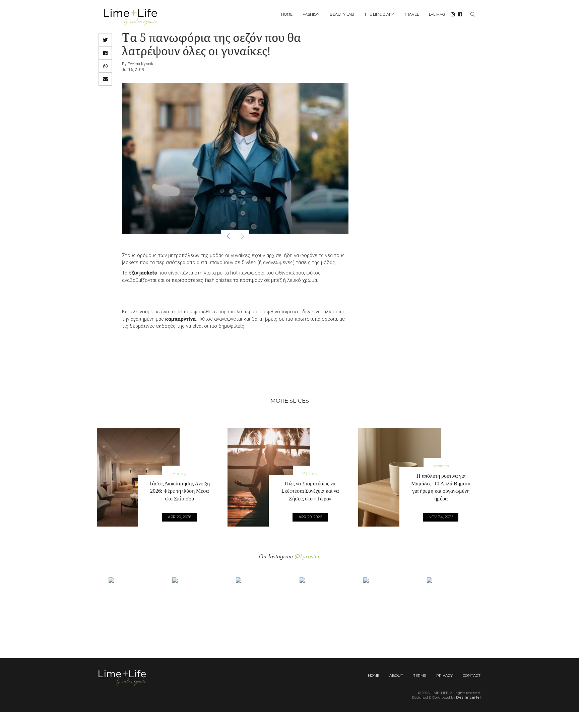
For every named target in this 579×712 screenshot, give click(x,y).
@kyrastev (307, 556)
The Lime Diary (379, 14)
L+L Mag (437, 14)
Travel (411, 14)
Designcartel (468, 697)
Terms (419, 675)
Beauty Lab (342, 14)
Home (287, 14)
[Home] (133, 17)
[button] (105, 40)
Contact (471, 675)
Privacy (444, 675)
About (396, 675)
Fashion (311, 14)
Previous (228, 236)
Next (242, 236)
